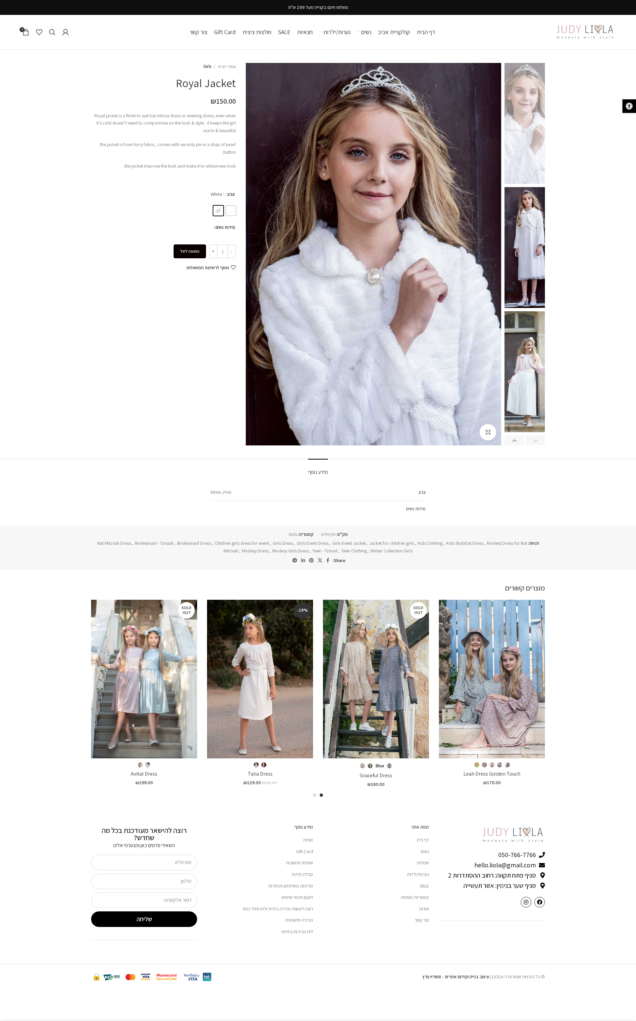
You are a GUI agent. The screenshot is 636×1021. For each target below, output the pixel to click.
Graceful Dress (376, 775)
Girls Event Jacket (349, 543)
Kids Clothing (430, 543)
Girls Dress (283, 543)
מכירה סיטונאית (299, 920)
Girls (207, 66)
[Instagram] (526, 902)
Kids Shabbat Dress (464, 543)
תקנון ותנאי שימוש (297, 897)
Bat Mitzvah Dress (114, 543)
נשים (425, 851)
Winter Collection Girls (391, 551)
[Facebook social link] (327, 560)
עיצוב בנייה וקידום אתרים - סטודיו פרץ (455, 977)
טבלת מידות (302, 874)
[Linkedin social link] (303, 560)
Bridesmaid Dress (194, 543)
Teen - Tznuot (325, 551)
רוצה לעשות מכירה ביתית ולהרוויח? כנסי (278, 909)
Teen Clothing (354, 551)
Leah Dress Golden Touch (491, 773)
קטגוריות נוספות (415, 897)
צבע (231, 194)
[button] (629, 106)
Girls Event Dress (313, 543)
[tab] (318, 469)
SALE (424, 886)
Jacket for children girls (391, 543)
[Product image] (492, 679)
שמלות (423, 863)
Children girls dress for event (242, 543)
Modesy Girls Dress (290, 551)
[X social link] (320, 560)
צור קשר (421, 920)
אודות (424, 909)
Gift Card (304, 851)
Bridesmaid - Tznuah (154, 543)
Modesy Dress (255, 551)
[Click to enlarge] (488, 432)
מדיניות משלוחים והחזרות (290, 886)
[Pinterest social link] (311, 560)
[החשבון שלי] (65, 32)
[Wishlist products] (39, 32)
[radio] (231, 211)
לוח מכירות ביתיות (297, 932)
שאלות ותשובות (299, 863)
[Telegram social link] (295, 560)
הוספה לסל (189, 251)
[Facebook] (539, 902)
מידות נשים (225, 227)
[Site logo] (585, 32)
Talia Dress (260, 773)
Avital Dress (144, 773)
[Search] (52, 32)
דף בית (423, 840)
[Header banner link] (318, 7)
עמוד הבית (226, 66)
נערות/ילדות (418, 874)
